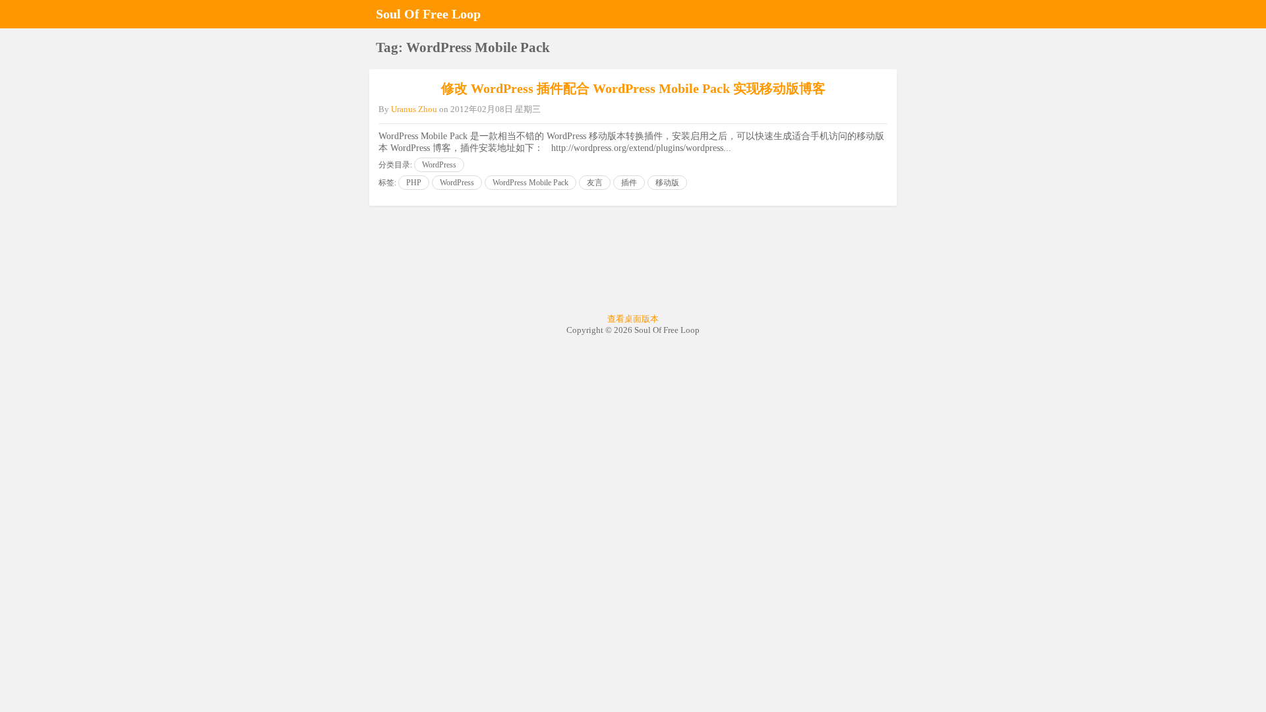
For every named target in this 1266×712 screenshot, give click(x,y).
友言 (595, 182)
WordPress (439, 164)
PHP (413, 182)
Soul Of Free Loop (428, 14)
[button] (883, 13)
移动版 (667, 182)
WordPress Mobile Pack (530, 182)
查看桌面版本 (633, 319)
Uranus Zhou (414, 109)
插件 (629, 182)
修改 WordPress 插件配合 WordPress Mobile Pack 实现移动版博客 (633, 88)
